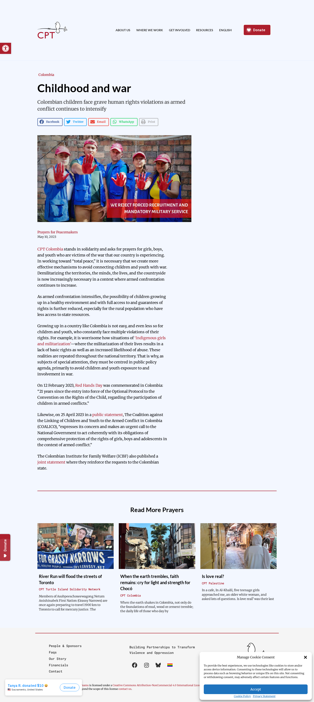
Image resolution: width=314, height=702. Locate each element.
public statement (107, 414)
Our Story (57, 658)
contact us (125, 688)
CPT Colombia (50, 249)
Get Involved (179, 30)
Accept (255, 689)
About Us (123, 30)
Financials (58, 665)
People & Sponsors (65, 646)
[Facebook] (134, 665)
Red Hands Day (88, 385)
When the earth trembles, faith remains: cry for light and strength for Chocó (155, 582)
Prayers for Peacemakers (57, 232)
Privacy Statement (264, 696)
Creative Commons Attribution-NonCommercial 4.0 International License (158, 685)
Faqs (53, 652)
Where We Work (149, 30)
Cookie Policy (242, 696)
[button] (305, 657)
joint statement (51, 462)
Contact (55, 671)
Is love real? (213, 576)
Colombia (46, 75)
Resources (204, 30)
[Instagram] (146, 665)
